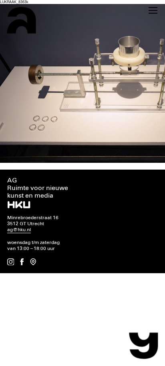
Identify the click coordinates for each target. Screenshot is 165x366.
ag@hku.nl (19, 229)
